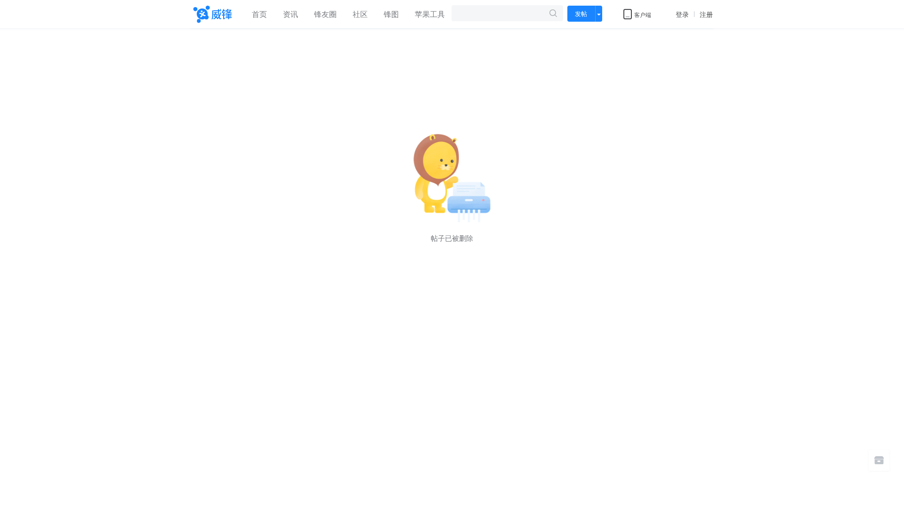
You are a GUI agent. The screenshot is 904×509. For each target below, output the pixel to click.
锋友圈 (325, 13)
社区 (360, 13)
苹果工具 (430, 13)
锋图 (391, 13)
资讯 (290, 13)
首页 (259, 13)
